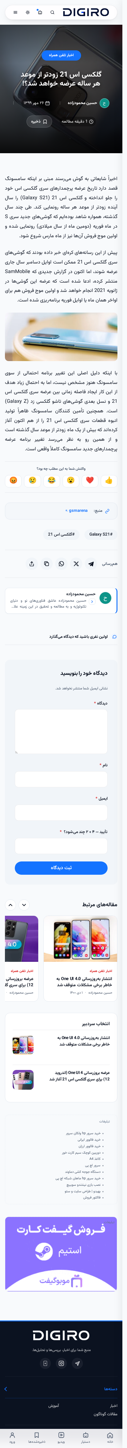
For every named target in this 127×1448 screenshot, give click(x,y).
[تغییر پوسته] (28, 12)
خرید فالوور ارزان (89, 1146)
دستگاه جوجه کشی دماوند (82, 1172)
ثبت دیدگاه (61, 868)
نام (103, 765)
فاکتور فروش (91, 1197)
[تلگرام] (77, 1363)
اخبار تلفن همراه (61, 55)
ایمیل (101, 798)
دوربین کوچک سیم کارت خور (81, 1153)
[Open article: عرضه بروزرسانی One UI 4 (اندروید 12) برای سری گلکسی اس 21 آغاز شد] (23, 1080)
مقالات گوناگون (105, 1414)
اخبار (113, 1406)
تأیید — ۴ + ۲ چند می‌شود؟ (83, 832)
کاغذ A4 (94, 1159)
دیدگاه (100, 703)
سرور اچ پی (92, 1165)
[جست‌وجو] (52, 12)
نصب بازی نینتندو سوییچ (83, 1185)
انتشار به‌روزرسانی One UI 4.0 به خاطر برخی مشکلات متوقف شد (83, 1041)
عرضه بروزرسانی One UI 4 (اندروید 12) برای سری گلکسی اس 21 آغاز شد (79, 1076)
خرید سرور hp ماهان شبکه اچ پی (77, 1178)
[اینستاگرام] (61, 1363)
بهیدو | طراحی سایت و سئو (82, 1191)
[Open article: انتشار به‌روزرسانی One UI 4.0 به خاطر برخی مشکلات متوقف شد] (23, 1045)
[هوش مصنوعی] (40, 12)
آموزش (53, 1406)
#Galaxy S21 (101, 534)
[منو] (15, 12)
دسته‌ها (110, 1389)
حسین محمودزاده (82, 103)
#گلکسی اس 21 (61, 534)
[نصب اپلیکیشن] (45, 1363)
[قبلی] (24, 905)
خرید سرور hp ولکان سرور (83, 1133)
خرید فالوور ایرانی (89, 1140)
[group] (61, 959)
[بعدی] (10, 905)
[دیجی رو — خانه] (86, 12)
